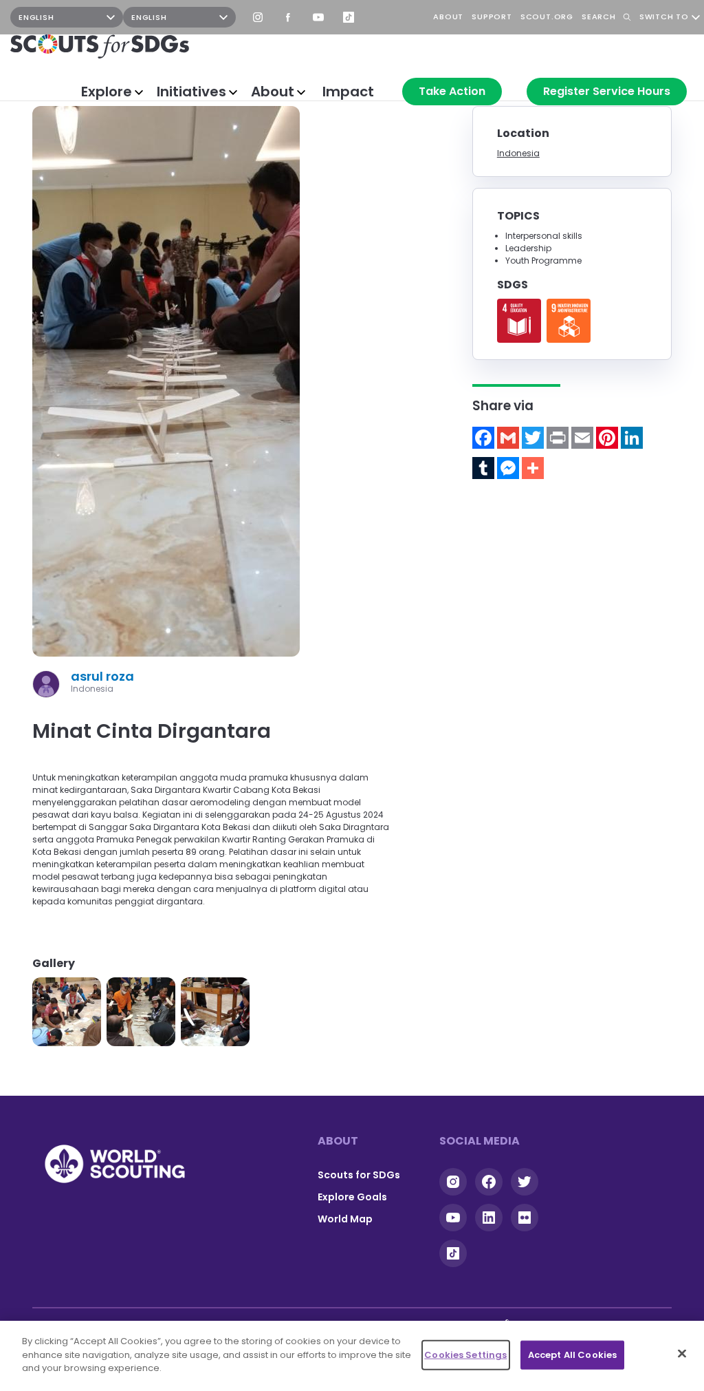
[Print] (558, 438)
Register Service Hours (606, 91)
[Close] (682, 1354)
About (272, 91)
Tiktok (453, 1253)
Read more (519, 321)
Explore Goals (352, 1196)
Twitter (524, 1182)
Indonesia (518, 153)
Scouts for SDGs (359, 1174)
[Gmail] (508, 438)
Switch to (664, 17)
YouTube (318, 17)
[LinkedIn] (632, 438)
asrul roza (102, 676)
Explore (106, 91)
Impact (348, 91)
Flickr (524, 1217)
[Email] (582, 438)
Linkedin (489, 1217)
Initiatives (191, 91)
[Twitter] (533, 438)
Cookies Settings (465, 1354)
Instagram (258, 17)
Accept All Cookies (572, 1354)
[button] (66, 1011)
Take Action (452, 91)
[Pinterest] (607, 438)
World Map (345, 1218)
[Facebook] (483, 438)
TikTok (348, 17)
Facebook (288, 17)
